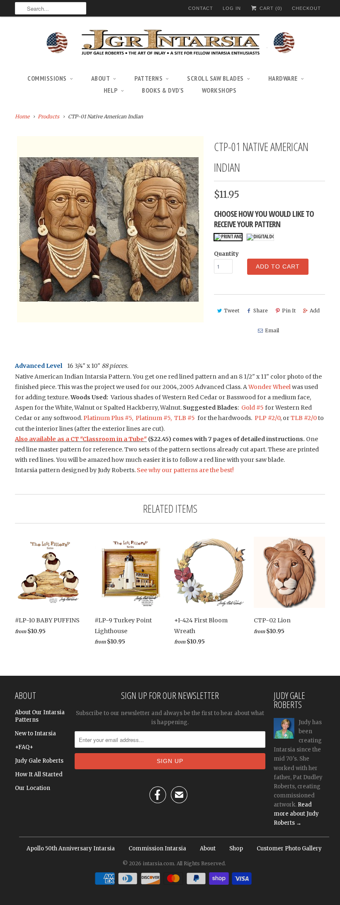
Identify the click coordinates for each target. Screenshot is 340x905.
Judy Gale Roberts (39, 760)
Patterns (148, 78)
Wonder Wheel (269, 387)
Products (48, 116)
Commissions (47, 78)
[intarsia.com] (170, 43)
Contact (200, 8)
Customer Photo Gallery (289, 848)
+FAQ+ (24, 747)
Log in (232, 8)
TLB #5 (184, 418)
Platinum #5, (154, 418)
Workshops (219, 90)
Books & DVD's (163, 90)
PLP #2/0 (267, 418)
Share (260, 310)
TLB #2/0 (304, 418)
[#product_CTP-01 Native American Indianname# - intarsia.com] (110, 229)
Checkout (306, 8)
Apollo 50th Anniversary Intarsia (71, 848)
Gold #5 (253, 407)
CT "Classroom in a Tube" (108, 439)
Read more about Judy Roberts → (296, 813)
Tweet (231, 310)
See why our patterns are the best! (185, 470)
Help (111, 90)
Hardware (283, 78)
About (100, 78)
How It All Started (39, 774)
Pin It (289, 310)
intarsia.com (158, 863)
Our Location (32, 788)
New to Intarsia (35, 733)
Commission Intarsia (157, 848)
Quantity (226, 253)
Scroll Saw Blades (215, 78)
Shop (236, 848)
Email (272, 330)
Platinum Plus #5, (108, 418)
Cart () (270, 8)
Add (315, 310)
